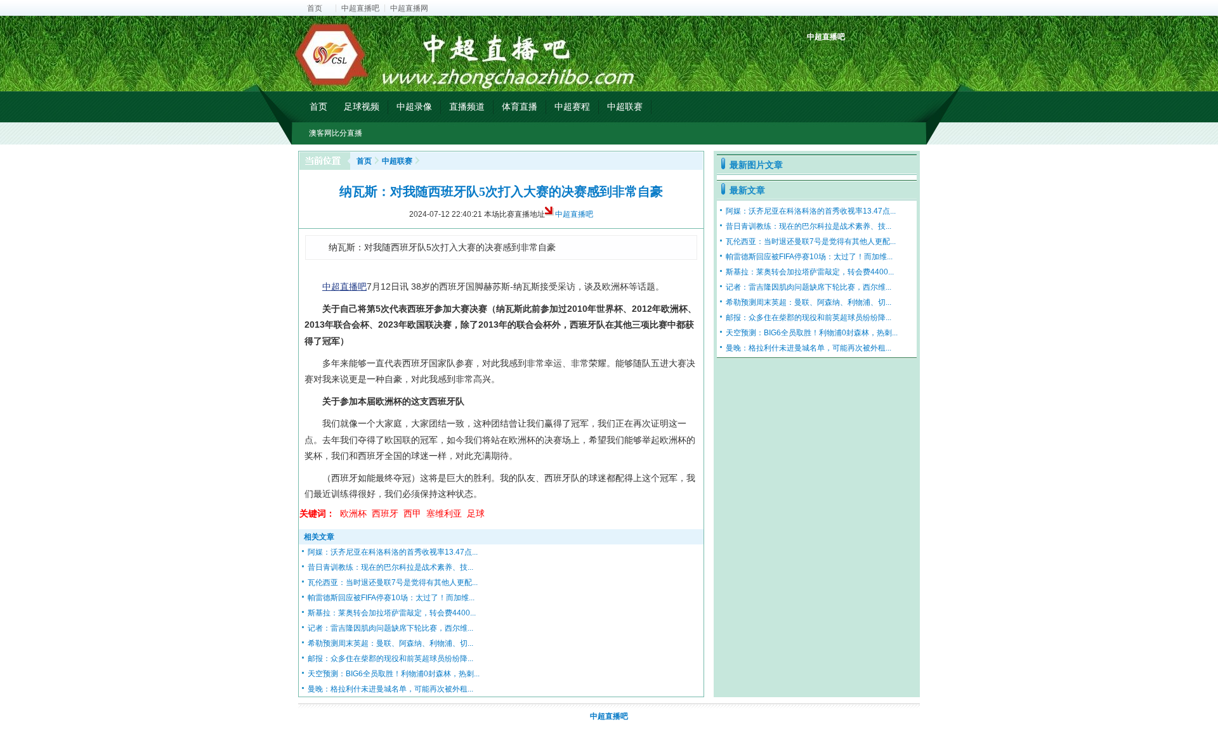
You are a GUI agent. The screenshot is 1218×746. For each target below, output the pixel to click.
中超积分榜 (818, 59)
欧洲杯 (353, 513)
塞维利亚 (444, 513)
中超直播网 (409, 8)
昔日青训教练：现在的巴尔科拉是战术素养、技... (390, 567)
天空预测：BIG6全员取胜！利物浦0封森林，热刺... (394, 673)
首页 (314, 8)
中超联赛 (625, 106)
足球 (476, 513)
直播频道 (467, 106)
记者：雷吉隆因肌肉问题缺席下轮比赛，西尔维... (390, 628)
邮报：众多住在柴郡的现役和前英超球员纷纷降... (390, 658)
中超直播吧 (360, 8)
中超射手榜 (847, 59)
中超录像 (414, 106)
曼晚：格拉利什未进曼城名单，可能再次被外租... (390, 689)
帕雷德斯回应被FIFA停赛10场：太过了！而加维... (391, 597)
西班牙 (385, 513)
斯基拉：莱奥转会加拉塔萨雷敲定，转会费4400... (392, 612)
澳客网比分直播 (335, 133)
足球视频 (361, 106)
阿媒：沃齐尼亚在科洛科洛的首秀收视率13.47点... (393, 552)
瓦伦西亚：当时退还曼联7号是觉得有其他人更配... (393, 582)
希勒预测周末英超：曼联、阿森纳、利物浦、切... (390, 643)
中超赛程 (572, 106)
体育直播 (519, 106)
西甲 (412, 513)
